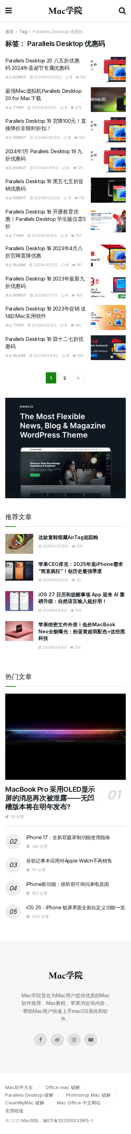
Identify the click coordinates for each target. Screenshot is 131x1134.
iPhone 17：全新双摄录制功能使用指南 (68, 837)
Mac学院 (29, 1120)
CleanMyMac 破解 (24, 1102)
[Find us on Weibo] (57, 1040)
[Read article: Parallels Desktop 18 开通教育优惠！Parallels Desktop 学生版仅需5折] (108, 220)
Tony (18, 107)
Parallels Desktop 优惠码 (58, 31)
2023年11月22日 (46, 198)
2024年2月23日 (46, 137)
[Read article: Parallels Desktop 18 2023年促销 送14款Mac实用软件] (108, 317)
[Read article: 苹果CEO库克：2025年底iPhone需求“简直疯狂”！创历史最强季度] (19, 571)
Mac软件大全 (19, 1087)
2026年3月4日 (54, 647)
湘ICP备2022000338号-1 (68, 1120)
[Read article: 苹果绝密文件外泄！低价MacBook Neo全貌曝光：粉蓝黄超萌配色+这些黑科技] (19, 631)
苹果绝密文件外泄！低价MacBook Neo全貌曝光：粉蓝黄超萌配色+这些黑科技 (81, 631)
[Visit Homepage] (65, 10)
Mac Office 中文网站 (79, 1102)
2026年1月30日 (55, 580)
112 (78, 580)
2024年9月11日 (44, 107)
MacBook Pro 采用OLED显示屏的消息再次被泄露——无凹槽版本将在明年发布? (50, 798)
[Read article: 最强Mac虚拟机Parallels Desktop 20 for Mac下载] (108, 99)
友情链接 (14, 1110)
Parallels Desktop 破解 (29, 1095)
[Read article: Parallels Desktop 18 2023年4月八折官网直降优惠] (108, 257)
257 (78, 235)
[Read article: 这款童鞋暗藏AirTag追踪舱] (19, 544)
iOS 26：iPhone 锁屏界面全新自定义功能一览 (75, 907)
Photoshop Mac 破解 (88, 1095)
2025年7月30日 (55, 546)
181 (78, 265)
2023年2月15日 (44, 325)
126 (78, 546)
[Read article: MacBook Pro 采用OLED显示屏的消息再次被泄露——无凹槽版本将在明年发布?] (65, 737)
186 (81, 137)
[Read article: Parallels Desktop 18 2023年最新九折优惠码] (108, 287)
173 (80, 168)
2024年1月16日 (46, 168)
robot (20, 77)
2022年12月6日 (45, 355)
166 (78, 295)
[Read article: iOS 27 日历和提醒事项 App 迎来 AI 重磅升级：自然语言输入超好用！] (19, 601)
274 (77, 107)
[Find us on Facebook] (40, 1040)
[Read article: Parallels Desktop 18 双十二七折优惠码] (108, 347)
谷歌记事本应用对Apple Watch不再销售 (69, 861)
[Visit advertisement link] (65, 448)
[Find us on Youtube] (90, 1040)
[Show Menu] (8, 10)
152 (82, 77)
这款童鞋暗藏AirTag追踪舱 (68, 537)
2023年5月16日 (44, 235)
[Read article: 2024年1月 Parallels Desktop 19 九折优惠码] (108, 160)
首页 (9, 31)
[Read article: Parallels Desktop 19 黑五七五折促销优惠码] (108, 190)
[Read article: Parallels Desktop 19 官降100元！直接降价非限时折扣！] (108, 129)
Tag (23, 31)
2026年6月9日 (54, 610)
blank (19, 265)
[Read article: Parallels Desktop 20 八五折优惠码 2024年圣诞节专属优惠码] (108, 69)
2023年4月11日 (45, 265)
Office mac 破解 (62, 1087)
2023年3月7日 (45, 295)
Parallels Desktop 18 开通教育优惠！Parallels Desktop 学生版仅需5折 (45, 219)
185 (77, 325)
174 (81, 198)
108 (77, 610)
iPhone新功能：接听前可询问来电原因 (67, 884)
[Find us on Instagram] (74, 1040)
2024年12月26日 (47, 77)
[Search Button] (122, 10)
